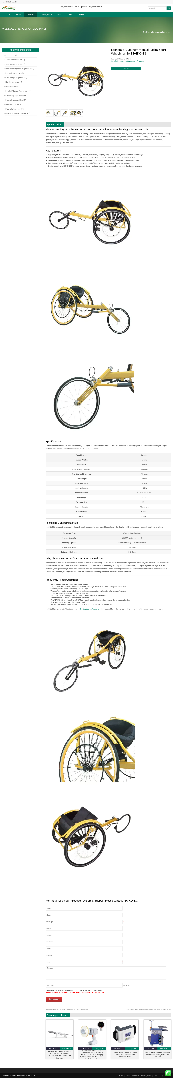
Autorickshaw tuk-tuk (13, 60)
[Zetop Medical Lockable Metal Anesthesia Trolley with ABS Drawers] (157, 1046)
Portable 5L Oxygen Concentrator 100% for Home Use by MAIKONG (148, 1010)
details (52, 1048)
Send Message (54, 999)
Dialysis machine (11, 86)
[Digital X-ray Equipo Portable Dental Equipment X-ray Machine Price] (125, 1046)
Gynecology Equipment (14, 78)
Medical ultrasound (12, 109)
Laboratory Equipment (14, 95)
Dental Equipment (12, 104)
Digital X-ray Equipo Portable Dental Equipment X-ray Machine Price (125, 1054)
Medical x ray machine (14, 100)
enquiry (126, 68)
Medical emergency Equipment (158, 32)
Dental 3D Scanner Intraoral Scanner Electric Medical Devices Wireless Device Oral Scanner (59, 1054)
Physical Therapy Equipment (16, 91)
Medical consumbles (13, 73)
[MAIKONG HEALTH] (9, 9)
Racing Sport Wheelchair (90, 609)
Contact (81, 15)
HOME (7, 15)
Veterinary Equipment (13, 64)
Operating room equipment (15, 113)
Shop (70, 15)
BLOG (59, 15)
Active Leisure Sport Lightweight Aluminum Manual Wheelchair (67, 1010)
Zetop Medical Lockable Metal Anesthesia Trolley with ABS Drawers (157, 1054)
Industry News (46, 15)
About (18, 15)
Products (30, 15)
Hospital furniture (12, 82)
